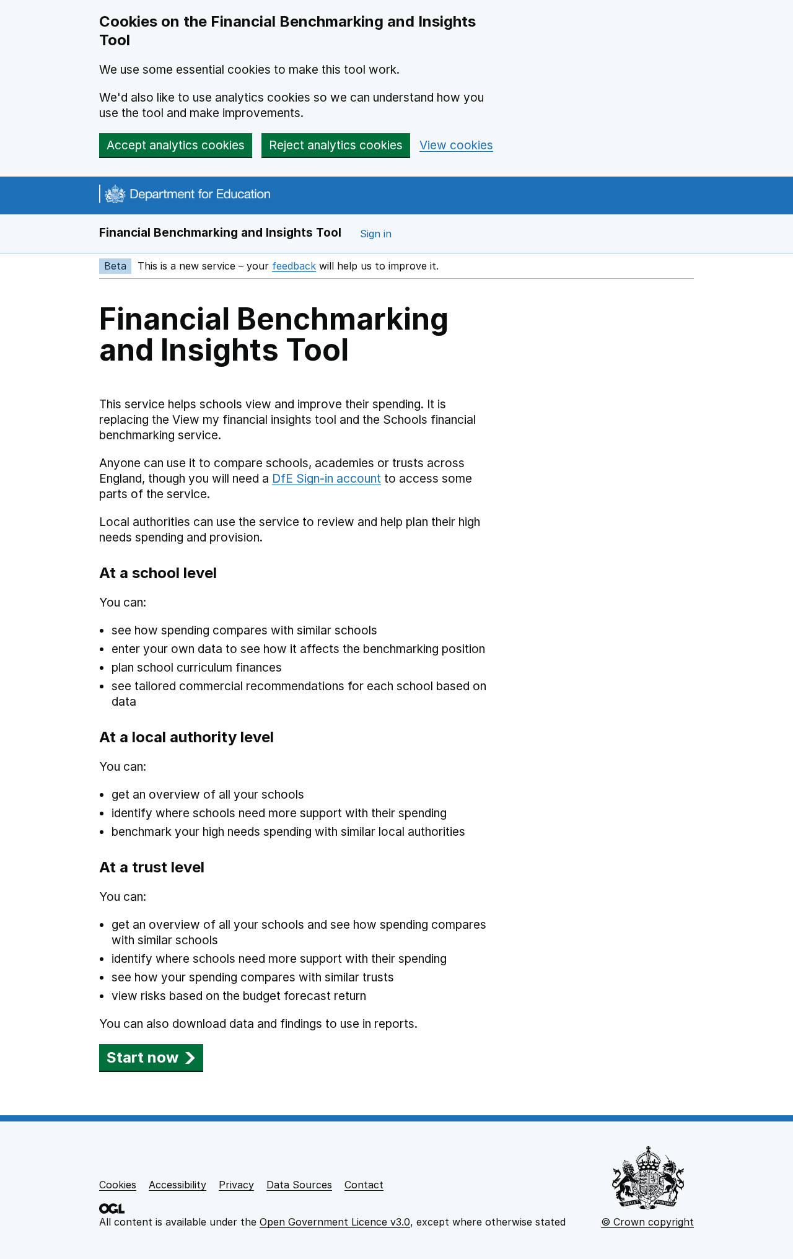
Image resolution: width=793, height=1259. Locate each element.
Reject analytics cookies (336, 145)
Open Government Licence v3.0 (335, 1222)
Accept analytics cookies (176, 145)
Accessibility (177, 1184)
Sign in (376, 233)
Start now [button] (142, 1057)
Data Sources (299, 1184)
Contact (363, 1184)
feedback (294, 266)
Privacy (236, 1184)
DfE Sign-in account (326, 479)
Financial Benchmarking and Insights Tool (220, 233)
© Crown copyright (647, 1222)
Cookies (117, 1184)
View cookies (456, 145)
